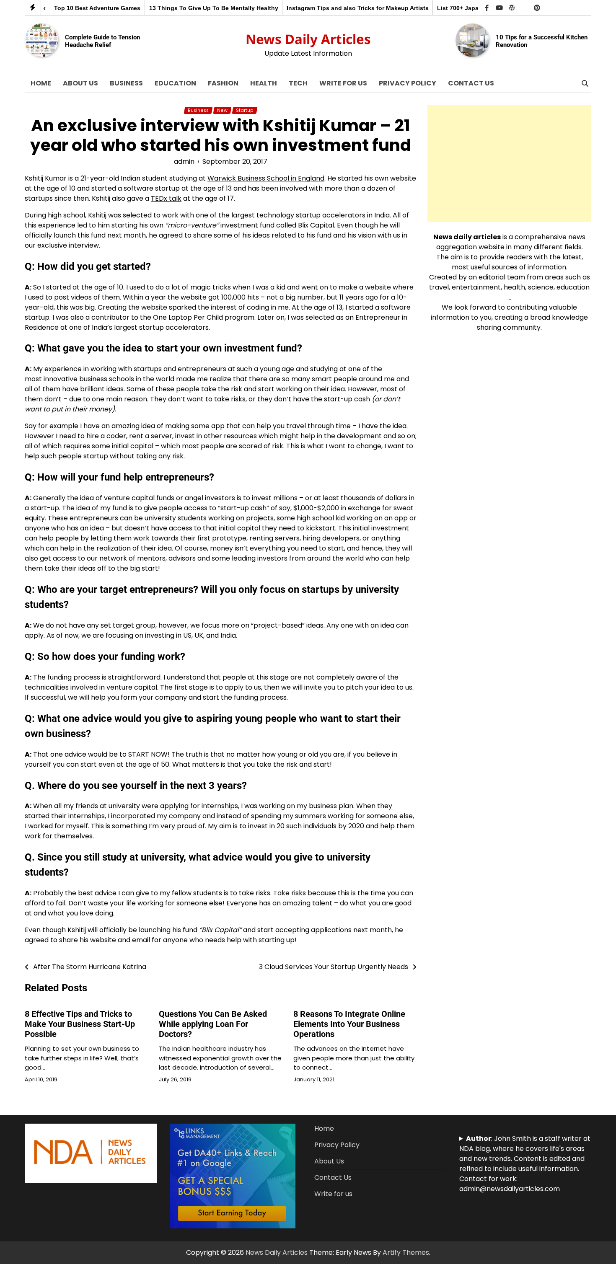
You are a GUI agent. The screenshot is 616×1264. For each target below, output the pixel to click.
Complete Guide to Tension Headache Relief (102, 41)
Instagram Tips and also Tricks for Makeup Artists (340, 8)
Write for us (343, 83)
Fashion (223, 83)
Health (263, 83)
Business (126, 83)
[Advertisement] (509, 163)
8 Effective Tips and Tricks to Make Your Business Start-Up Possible (80, 1024)
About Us (80, 83)
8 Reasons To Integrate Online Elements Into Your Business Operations (349, 1024)
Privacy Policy (407, 83)
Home (41, 83)
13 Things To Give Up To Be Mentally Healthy (195, 8)
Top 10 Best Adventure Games (79, 8)
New (222, 110)
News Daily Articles (308, 39)
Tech (298, 83)
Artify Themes (406, 1252)
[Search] (585, 83)
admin (184, 161)
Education (175, 83)
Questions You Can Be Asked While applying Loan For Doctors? (213, 1024)
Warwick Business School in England (265, 178)
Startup (245, 110)
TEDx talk (166, 198)
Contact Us (471, 83)
